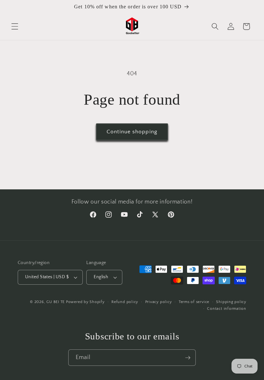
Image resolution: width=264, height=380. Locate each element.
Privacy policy (158, 302)
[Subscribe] (187, 357)
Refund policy (124, 302)
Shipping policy (231, 302)
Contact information (226, 309)
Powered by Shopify (85, 302)
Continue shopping (132, 132)
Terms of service (194, 302)
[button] (15, 26)
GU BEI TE (55, 302)
